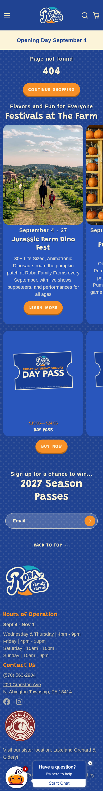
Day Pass (43, 383)
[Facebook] (6, 701)
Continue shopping (51, 90)
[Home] (51, 15)
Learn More (43, 308)
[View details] (27, 580)
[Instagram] (19, 701)
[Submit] (90, 521)
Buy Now (51, 446)
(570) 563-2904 (19, 675)
